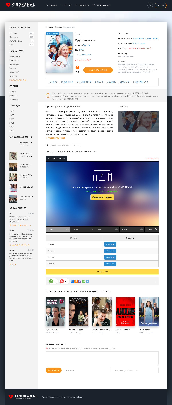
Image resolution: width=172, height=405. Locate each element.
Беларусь (13, 95)
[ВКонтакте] (72, 281)
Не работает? (152, 158)
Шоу (11, 44)
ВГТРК (156, 38)
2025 (11, 115)
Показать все (102, 271)
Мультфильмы (15, 41)
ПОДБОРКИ (84, 5)
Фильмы (13, 33)
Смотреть (110, 244)
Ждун (14, 264)
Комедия (13, 76)
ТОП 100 (68, 5)
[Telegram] (87, 281)
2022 (11, 126)
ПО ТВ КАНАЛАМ (103, 5)
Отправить (53, 370)
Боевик (12, 68)
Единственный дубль (142, 38)
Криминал (14, 60)
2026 (11, 111)
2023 (11, 123)
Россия (12, 91)
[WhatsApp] (83, 281)
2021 (11, 130)
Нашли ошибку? (84, 60)
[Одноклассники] (76, 281)
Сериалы (13, 37)
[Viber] (79, 281)
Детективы (14, 64)
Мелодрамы (14, 56)
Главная (53, 5)
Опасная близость (21, 225)
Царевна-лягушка (20, 245)
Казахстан (14, 99)
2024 (11, 119)
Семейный (14, 72)
